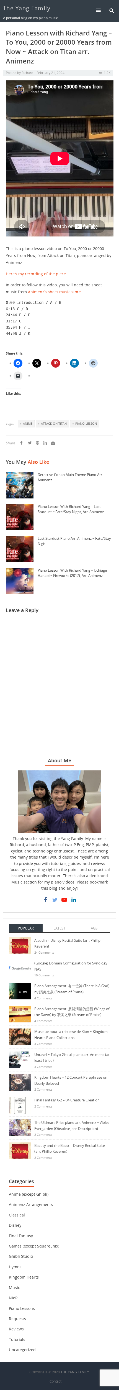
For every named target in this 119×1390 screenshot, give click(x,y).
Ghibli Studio (21, 1256)
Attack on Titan (54, 423)
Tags (93, 928)
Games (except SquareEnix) (34, 1246)
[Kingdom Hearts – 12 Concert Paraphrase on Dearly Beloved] (20, 1082)
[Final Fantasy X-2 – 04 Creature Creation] (20, 1105)
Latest (59, 928)
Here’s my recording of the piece (36, 273)
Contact (55, 1381)
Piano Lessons (22, 1308)
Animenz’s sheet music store (54, 291)
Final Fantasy (21, 1235)
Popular (26, 928)
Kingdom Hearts (24, 1277)
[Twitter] (55, 900)
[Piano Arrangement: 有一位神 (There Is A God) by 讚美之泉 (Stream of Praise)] (20, 990)
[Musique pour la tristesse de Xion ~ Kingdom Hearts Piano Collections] (20, 1036)
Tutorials (17, 1339)
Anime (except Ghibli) (28, 1194)
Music (14, 1287)
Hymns (15, 1266)
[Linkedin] (73, 900)
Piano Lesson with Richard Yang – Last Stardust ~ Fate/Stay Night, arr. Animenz (71, 509)
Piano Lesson (86, 423)
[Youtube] (64, 900)
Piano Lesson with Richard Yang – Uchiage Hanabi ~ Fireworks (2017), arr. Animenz (72, 573)
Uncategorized (22, 1349)
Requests (17, 1318)
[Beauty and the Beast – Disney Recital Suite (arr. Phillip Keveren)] (20, 1150)
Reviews (16, 1329)
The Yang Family (27, 8)
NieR (13, 1297)
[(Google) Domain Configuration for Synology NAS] (20, 968)
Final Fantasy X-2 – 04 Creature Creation (67, 1100)
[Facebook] (45, 900)
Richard (27, 72)
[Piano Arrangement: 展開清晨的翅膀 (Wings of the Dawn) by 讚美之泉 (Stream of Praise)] (20, 1013)
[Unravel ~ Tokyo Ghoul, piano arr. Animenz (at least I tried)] (20, 1059)
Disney (15, 1225)
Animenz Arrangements (31, 1204)
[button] (101, 10)
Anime (27, 423)
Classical (17, 1215)
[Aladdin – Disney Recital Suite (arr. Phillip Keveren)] (20, 945)
